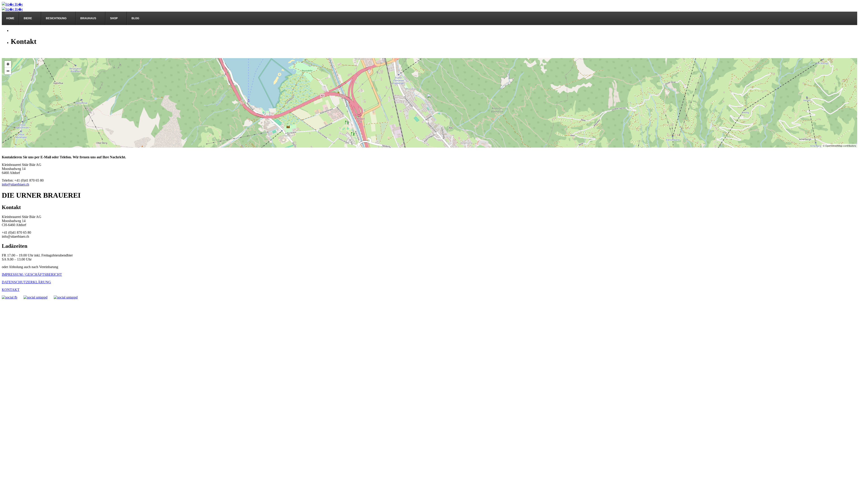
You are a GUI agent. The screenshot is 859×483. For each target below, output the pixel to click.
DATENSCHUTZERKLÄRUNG (26, 282)
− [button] (7, 71)
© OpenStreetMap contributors (839, 145)
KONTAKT (10, 290)
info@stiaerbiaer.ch (15, 184)
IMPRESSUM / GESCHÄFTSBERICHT (32, 274)
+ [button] (7, 64)
